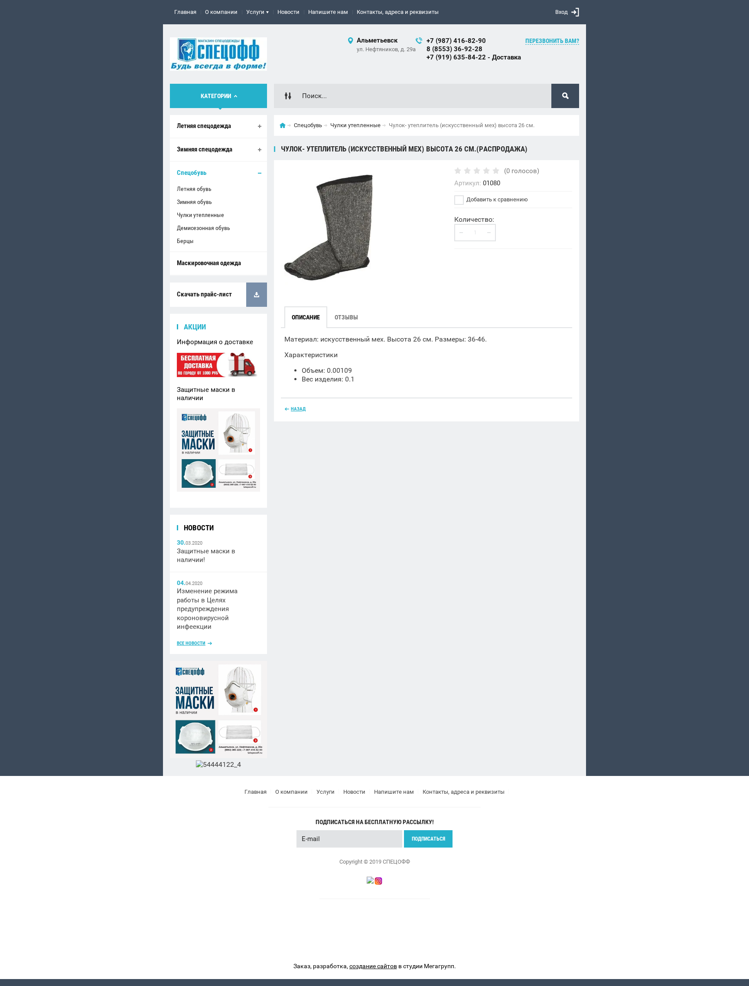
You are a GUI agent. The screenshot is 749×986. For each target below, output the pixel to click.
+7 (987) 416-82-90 (456, 41)
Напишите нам (328, 12)
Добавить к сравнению (496, 199)
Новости (288, 12)
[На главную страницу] (218, 54)
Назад (298, 409)
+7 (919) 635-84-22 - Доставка (474, 57)
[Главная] (282, 125)
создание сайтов (373, 966)
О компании (221, 12)
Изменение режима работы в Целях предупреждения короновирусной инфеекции (207, 609)
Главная (185, 12)
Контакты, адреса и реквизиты (398, 12)
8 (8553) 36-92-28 (454, 49)
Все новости (191, 643)
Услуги (255, 12)
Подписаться (428, 839)
